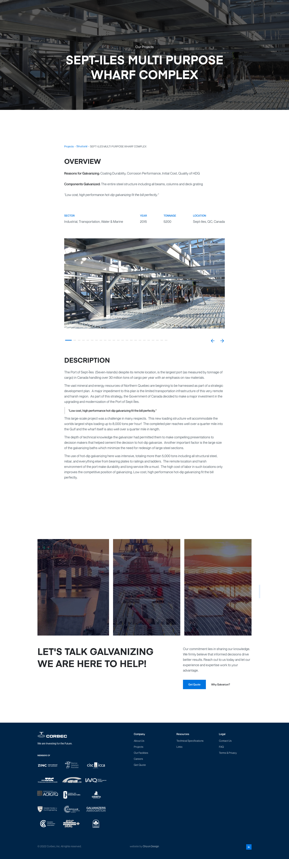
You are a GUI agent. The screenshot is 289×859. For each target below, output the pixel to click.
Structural (81, 146)
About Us (139, 740)
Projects (69, 146)
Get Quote (140, 765)
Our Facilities (141, 752)
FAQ (221, 746)
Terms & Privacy (228, 752)
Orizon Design (151, 846)
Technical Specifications (190, 740)
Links (179, 746)
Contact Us (225, 740)
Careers (138, 759)
